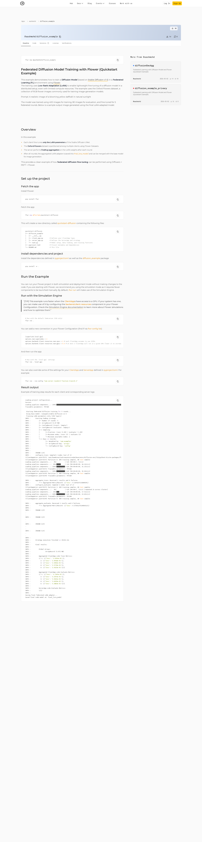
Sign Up (177, 3)
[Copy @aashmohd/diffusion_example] (60, 37)
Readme (26, 43)
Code (34, 43)
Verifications (66, 43)
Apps (23, 21)
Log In (167, 3)
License (56, 43)
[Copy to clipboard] (118, 60)
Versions (44, 43)
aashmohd (32, 21)
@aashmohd (30, 36)
